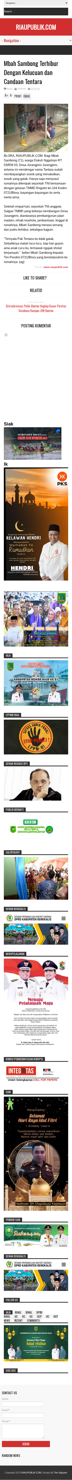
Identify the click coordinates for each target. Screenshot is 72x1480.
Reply (10, 89)
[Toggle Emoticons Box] (6, 335)
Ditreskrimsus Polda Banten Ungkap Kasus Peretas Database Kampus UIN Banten (36, 308)
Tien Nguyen (60, 1472)
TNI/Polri (21, 89)
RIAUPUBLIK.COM (36, 26)
